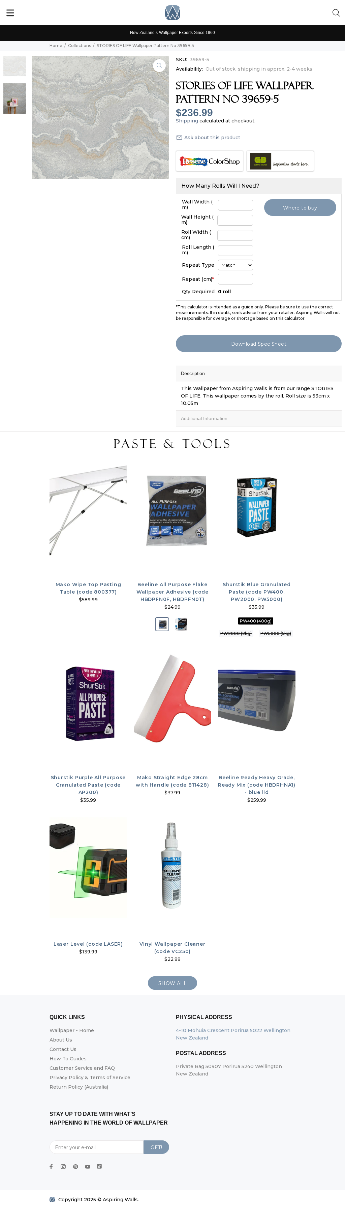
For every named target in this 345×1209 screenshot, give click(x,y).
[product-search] (338, 13)
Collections (79, 45)
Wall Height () (197, 219)
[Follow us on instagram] (63, 1166)
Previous (41, 117)
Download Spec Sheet (258, 344)
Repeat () (198, 279)
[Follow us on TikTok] (99, 1165)
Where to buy (300, 208)
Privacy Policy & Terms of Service (90, 1077)
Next (159, 117)
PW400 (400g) (256, 621)
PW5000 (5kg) (275, 633)
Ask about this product (212, 138)
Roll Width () (196, 234)
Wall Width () (197, 204)
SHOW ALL (172, 983)
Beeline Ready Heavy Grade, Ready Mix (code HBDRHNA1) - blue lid (256, 784)
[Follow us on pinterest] (75, 1166)
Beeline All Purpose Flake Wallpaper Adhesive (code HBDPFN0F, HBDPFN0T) (172, 591)
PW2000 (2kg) (236, 633)
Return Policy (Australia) (79, 1087)
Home (56, 45)
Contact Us (63, 1049)
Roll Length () (198, 249)
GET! (156, 1147)
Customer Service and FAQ (82, 1068)
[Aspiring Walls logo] (172, 12)
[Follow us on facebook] (51, 1166)
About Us (61, 1040)
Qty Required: (199, 291)
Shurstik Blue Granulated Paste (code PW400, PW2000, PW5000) (257, 591)
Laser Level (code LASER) (88, 944)
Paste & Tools (172, 444)
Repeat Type (198, 265)
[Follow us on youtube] (87, 1166)
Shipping (187, 121)
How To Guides (68, 1059)
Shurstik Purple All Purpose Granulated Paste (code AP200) (88, 784)
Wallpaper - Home (72, 1030)
